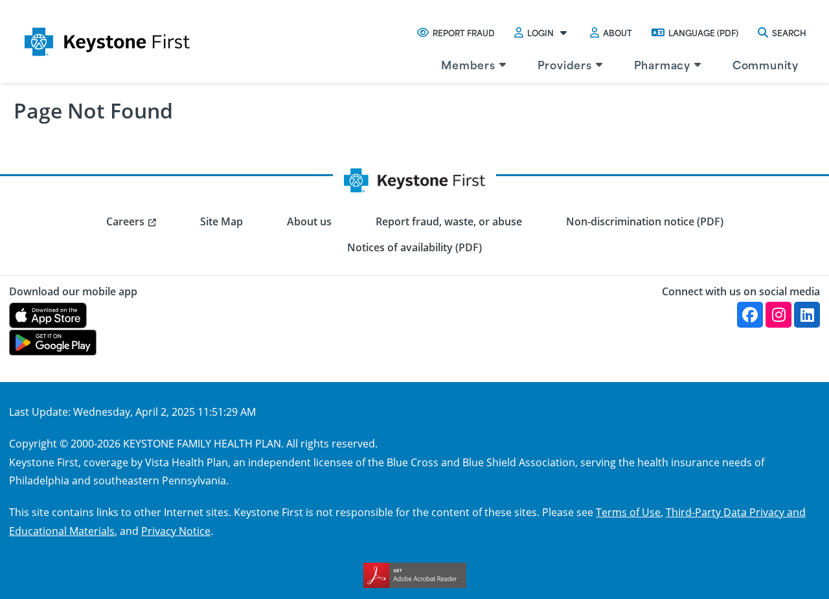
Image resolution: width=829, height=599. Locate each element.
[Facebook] (750, 315)
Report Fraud (464, 32)
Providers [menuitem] (565, 64)
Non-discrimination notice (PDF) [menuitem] (644, 221)
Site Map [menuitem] (221, 221)
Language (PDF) (703, 32)
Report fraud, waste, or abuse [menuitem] (449, 221)
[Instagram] (778, 315)
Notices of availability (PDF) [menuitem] (414, 247)
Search (789, 32)
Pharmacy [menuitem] (662, 64)
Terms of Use (628, 512)
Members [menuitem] (468, 64)
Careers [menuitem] (125, 221)
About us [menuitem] (309, 221)
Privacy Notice (175, 530)
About (617, 32)
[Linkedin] (807, 315)
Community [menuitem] (765, 64)
